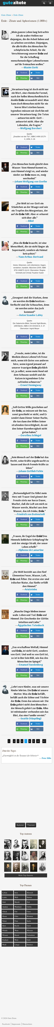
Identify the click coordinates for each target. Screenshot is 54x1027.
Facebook (6, 1024)
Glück (4, 911)
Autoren (20, 825)
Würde (4, 930)
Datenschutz (27, 1024)
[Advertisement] (27, 793)
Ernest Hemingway (31, 385)
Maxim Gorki (31, 67)
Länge (17, 944)
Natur (4, 921)
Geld (29, 940)
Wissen (5, 935)
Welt (16, 897)
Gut (16, 911)
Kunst (17, 935)
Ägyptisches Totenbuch (31, 625)
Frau (16, 921)
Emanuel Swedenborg (31, 664)
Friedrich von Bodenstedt (31, 514)
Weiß (4, 944)
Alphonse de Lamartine (30, 550)
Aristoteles (31, 589)
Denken (30, 944)
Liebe (4, 897)
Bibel (31, 220)
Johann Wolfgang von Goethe (31, 181)
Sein (16, 892)
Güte (16, 916)
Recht (17, 925)
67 (44, 741)
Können (30, 916)
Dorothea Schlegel (31, 435)
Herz (4, 925)
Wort (16, 940)
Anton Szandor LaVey (31, 315)
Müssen (30, 930)
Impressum (16, 1024)
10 (38, 741)
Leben (4, 892)
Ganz (29, 911)
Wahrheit (18, 906)
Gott (4, 902)
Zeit (28, 902)
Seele (29, 921)
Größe (29, 906)
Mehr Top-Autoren (25, 875)
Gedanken (31, 935)
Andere (5, 906)
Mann (4, 916)
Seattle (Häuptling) (31, 718)
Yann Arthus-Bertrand (31, 256)
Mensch (30, 892)
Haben (29, 897)
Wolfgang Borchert (31, 128)
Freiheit (5, 940)
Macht (17, 902)
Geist (29, 925)
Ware (16, 930)
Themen (31, 825)
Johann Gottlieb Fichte (31, 471)
